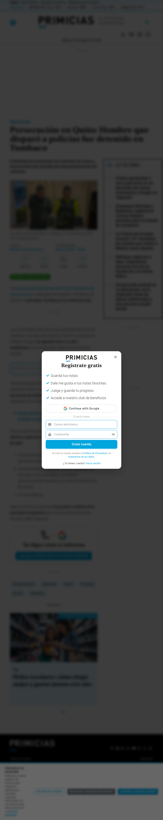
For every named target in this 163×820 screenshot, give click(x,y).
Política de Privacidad (95, 453)
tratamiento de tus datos (81, 456)
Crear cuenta (81, 444)
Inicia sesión (93, 463)
